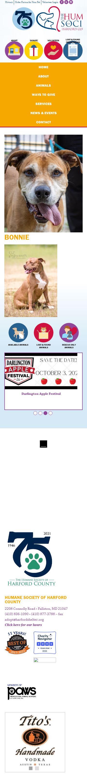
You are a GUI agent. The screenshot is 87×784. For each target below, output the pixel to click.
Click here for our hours (23, 625)
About (43, 76)
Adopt (14, 40)
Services (44, 104)
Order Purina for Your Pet (27, 2)
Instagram (71, 2)
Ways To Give (43, 94)
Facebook (62, 2)
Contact (43, 122)
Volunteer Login (50, 2)
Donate (34, 40)
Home (43, 67)
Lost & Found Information (73, 41)
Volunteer (53, 40)
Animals (43, 85)
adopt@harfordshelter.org (24, 619)
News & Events (43, 113)
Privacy (9, 2)
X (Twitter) (66, 2)
